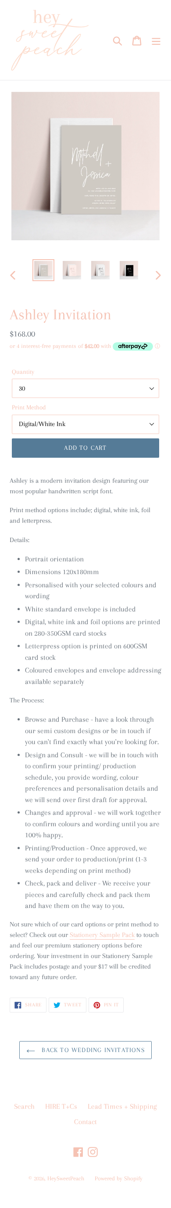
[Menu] (156, 40)
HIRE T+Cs (61, 1106)
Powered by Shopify (118, 1178)
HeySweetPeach (65, 1178)
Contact (85, 1122)
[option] (43, 270)
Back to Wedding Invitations (92, 1049)
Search (24, 1106)
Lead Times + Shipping (122, 1106)
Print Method (29, 407)
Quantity (23, 371)
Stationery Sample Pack (102, 935)
